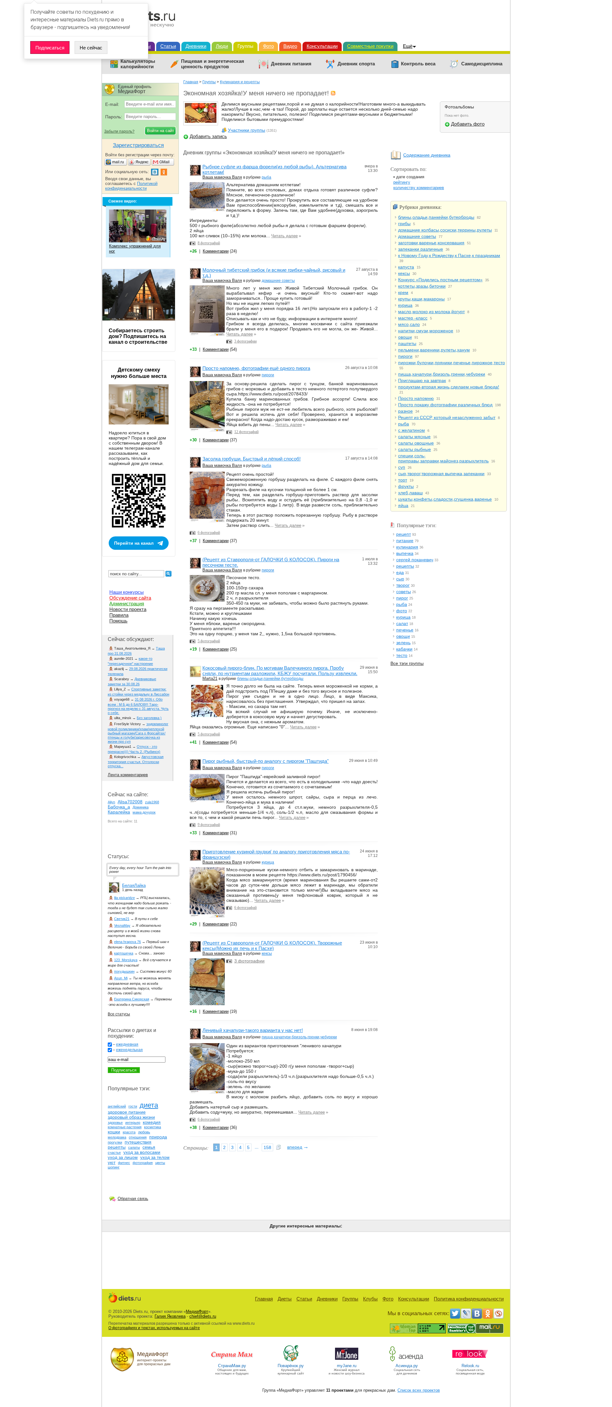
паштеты (407, 343)
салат (402, 623)
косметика (152, 1127)
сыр (400, 578)
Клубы (370, 1298)
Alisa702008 (130, 801)
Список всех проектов (418, 1390)
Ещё (407, 46)
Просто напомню (416, 398)
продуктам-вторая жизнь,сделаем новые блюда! (448, 386)
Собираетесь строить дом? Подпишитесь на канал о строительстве (138, 336)
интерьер (132, 1122)
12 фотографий (246, 432)
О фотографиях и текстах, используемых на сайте (154, 1328)
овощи (405, 337)
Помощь (118, 620)
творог (403, 585)
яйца (403, 505)
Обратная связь (133, 1198)
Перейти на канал (134, 543)
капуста (406, 266)
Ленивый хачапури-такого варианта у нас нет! (252, 1030)
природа (158, 1136)
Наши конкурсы (126, 592)
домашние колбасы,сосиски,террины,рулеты (445, 229)
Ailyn (111, 802)
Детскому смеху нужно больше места (138, 373)
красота (129, 1132)
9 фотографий (209, 824)
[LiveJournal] (466, 1313)
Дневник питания (291, 63)
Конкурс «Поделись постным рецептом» (440, 279)
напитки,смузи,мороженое (425, 330)
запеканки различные (420, 249)
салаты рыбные (414, 449)
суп (401, 467)
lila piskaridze (124, 898)
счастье (114, 1152)
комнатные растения (125, 1127)
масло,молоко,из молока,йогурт (431, 311)
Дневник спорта (356, 63)
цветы (160, 1163)
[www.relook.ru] (470, 1361)
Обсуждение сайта (130, 597)
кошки (114, 1131)
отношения (138, 1137)
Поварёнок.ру (291, 1365)
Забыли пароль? (119, 131)
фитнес (124, 1163)
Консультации (322, 46)
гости (132, 1106)
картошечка (123, 953)
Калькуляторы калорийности (137, 64)
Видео (290, 46)
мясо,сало (409, 324)
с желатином (411, 430)
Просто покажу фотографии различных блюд (445, 404)
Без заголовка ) (149, 718)
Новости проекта (127, 609)
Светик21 (121, 919)
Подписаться (49, 47)
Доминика (141, 807)
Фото (268, 46)
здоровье (115, 1122)
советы (403, 591)
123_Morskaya (125, 960)
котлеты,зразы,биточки (422, 286)
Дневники (196, 46)
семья (148, 1147)
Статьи (168, 46)
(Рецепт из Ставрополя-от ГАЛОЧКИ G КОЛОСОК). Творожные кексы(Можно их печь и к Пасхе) (272, 945)
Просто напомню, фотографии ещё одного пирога (256, 368)
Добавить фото (467, 124)
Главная (190, 82)
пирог (402, 597)
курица (268, 862)
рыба (266, 177)
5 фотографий (209, 641)
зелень (403, 642)
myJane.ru (346, 1365)
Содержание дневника (426, 155)
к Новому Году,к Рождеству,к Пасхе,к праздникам (449, 255)
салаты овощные (416, 443)
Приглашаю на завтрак (422, 380)
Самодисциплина (481, 63)
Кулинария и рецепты (240, 82)
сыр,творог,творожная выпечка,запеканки (441, 473)
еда (400, 572)
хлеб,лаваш (410, 492)
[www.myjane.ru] (347, 1361)
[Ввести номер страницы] (278, 1148)
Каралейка (119, 811)
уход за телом (155, 1157)
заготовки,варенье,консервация (431, 242)
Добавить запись (208, 136)
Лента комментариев (128, 774)
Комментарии (216, 251)
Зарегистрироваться (138, 145)
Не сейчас (91, 47)
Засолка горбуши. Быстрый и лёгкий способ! (251, 458)
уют (111, 1162)
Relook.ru (470, 1365)
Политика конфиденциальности (469, 1298)
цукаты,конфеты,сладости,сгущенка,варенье (445, 499)
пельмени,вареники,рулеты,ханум (434, 349)
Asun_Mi (120, 978)
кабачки (404, 649)
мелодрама (117, 1137)
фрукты (406, 486)
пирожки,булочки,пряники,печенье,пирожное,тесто (451, 362)
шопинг (114, 1167)
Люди (222, 46)
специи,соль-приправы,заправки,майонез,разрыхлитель (443, 458)
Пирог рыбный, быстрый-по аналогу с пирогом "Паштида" (265, 761)
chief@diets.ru (202, 1316)
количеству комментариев (418, 187)
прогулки (115, 1142)
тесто (401, 655)
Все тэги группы (407, 663)
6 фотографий (209, 532)
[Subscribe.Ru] (498, 1313)
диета (149, 1105)
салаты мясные (414, 436)
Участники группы (246, 130)
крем (403, 292)
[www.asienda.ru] (407, 1361)
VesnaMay (122, 925)
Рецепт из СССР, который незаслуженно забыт (446, 417)
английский (117, 1106)
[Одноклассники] (488, 1313)
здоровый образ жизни (131, 1117)
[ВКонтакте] (477, 1313)
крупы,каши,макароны (421, 298)
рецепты (405, 566)
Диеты (285, 1298)
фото (401, 610)
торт (402, 480)
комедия (152, 1122)
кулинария (407, 546)
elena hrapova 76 (127, 942)
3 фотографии (245, 341)
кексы (267, 953)
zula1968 (152, 802)
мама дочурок (144, 812)
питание (404, 540)
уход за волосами (141, 1152)
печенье (404, 629)
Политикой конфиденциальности (131, 186)
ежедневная (127, 1044)
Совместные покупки (370, 46)
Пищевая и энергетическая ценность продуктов (212, 64)
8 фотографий (209, 243)
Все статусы (119, 1014)
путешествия (138, 1142)
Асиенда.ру (407, 1365)
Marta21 (209, 678)
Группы (245, 46)
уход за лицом (123, 1157)
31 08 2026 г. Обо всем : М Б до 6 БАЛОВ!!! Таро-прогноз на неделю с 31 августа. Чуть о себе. (138, 706)
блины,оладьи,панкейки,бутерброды (270, 678)
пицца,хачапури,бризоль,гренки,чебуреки (299, 1037)
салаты (134, 1147)
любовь (144, 1132)
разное (405, 411)
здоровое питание (127, 1112)
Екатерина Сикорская (131, 999)
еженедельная (129, 1050)
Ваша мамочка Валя (222, 177)
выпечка (404, 553)
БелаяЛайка (134, 885)
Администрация (126, 603)
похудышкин (124, 971)
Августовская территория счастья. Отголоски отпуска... (136, 761)
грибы (404, 223)
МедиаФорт (197, 1311)
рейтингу (401, 182)
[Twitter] (455, 1313)
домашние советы (278, 280)
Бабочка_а (119, 806)
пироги (268, 375)
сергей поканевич (414, 559)
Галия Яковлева (170, 1316)
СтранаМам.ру (232, 1365)
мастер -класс (412, 317)
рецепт (403, 534)
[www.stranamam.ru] (232, 1361)
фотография (143, 1163)
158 (267, 1147)
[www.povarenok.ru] (291, 1361)
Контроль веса (418, 63)
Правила (118, 615)
